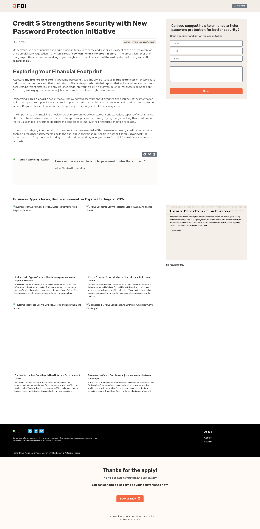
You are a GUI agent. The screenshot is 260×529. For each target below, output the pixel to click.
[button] (144, 154)
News (21, 453)
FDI (21, 5)
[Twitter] (41, 431)
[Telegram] (30, 431)
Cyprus (127, 42)
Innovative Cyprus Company (143, 42)
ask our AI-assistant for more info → (70, 168)
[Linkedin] (36, 431)
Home (15, 453)
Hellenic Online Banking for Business (200, 211)
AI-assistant (134, 519)
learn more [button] (176, 230)
